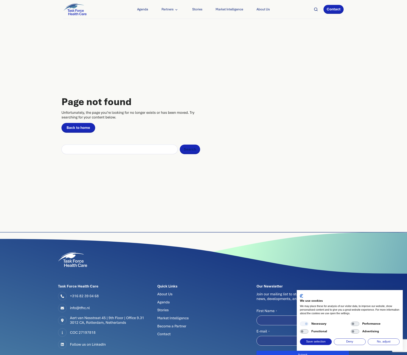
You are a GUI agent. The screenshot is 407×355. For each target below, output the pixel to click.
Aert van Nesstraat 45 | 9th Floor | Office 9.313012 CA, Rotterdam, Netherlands (107, 320)
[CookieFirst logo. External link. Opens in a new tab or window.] (301, 296)
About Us (263, 9)
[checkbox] (304, 324)
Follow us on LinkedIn (88, 344)
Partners (168, 9)
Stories (197, 9)
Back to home (78, 127)
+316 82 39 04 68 (84, 296)
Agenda (142, 9)
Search (190, 149)
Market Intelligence (229, 9)
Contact (333, 9)
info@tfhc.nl (80, 308)
